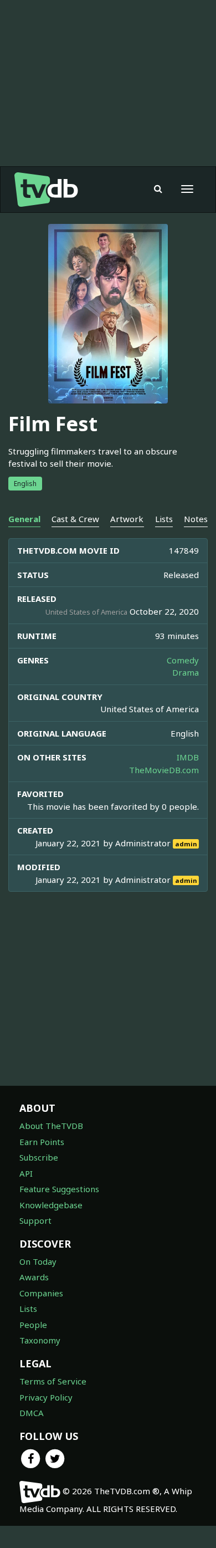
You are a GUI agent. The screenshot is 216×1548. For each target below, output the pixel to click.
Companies (41, 1293)
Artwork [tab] (126, 518)
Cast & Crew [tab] (75, 518)
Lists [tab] (164, 518)
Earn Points (41, 1141)
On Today (37, 1261)
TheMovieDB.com (164, 769)
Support (35, 1220)
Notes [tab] (196, 518)
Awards (34, 1277)
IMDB (188, 757)
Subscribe (38, 1157)
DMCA (31, 1412)
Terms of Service (52, 1381)
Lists (28, 1308)
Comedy (183, 660)
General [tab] (24, 518)
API (26, 1173)
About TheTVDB (51, 1125)
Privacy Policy (46, 1397)
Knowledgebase (51, 1204)
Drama (185, 672)
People (33, 1324)
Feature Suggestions (59, 1188)
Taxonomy (39, 1340)
